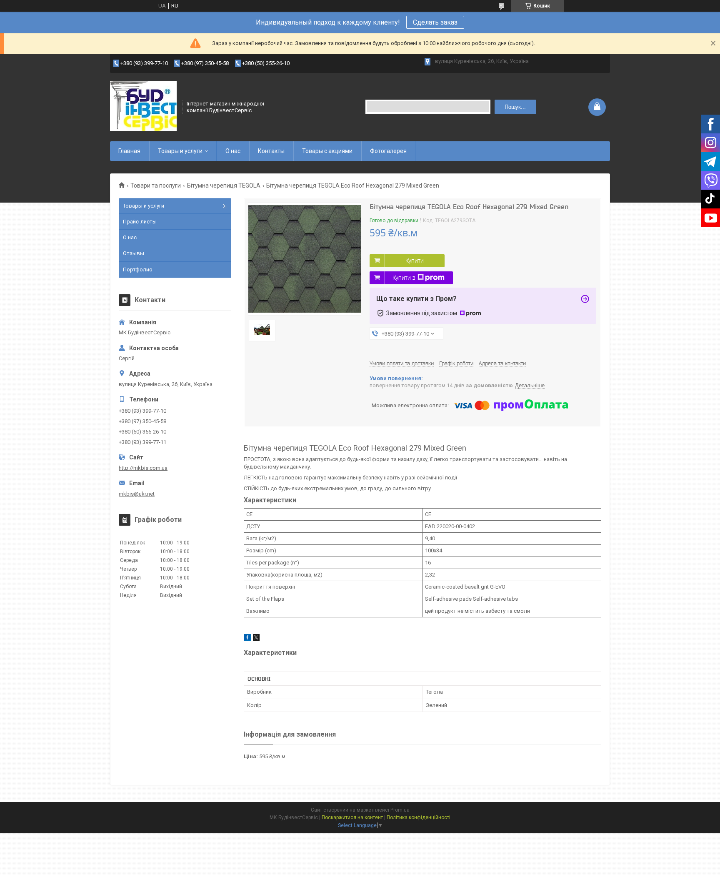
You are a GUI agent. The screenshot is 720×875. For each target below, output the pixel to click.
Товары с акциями (327, 151)
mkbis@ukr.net (137, 494)
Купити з (403, 277)
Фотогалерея (388, 151)
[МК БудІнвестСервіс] (143, 106)
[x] (256, 639)
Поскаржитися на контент (352, 817)
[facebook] (247, 639)
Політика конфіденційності (418, 817)
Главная (129, 151)
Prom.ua (400, 810)
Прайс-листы (140, 221)
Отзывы (133, 253)
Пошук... (515, 107)
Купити (414, 260)
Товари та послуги (155, 185)
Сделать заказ (435, 22)
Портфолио (137, 269)
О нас (232, 151)
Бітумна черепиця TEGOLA (223, 185)
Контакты (271, 151)
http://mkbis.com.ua (143, 468)
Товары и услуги (180, 151)
